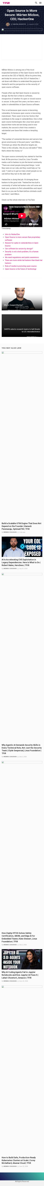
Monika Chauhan (10, 532)
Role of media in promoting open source (21, 266)
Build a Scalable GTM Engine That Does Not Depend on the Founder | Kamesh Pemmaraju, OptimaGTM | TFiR (21, 526)
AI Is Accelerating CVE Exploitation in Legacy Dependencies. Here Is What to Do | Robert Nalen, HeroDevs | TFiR (21, 562)
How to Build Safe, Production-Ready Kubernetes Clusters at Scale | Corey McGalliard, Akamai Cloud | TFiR (19, 1160)
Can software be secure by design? (19, 249)
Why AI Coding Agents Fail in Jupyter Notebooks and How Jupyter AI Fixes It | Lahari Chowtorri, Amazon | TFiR (20, 975)
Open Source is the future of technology (20, 269)
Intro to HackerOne (12, 234)
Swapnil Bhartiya (19, 24)
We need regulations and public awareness (22, 257)
